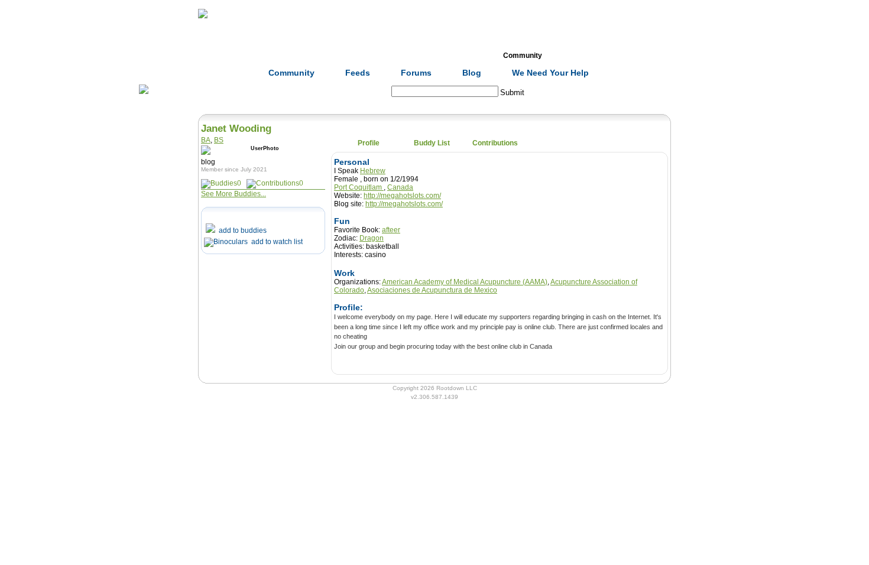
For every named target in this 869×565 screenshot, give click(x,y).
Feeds (357, 72)
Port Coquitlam (359, 187)
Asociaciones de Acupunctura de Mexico (432, 290)
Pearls (585, 55)
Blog (471, 72)
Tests (459, 55)
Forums (416, 72)
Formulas (333, 55)
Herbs (269, 55)
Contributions (495, 143)
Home (206, 55)
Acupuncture (396, 55)
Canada (400, 187)
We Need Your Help (550, 72)
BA (205, 140)
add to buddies (241, 230)
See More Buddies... (233, 194)
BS (218, 140)
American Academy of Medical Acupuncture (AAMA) (464, 282)
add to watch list (275, 242)
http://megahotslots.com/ (402, 195)
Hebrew (372, 171)
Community (522, 55)
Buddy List (432, 143)
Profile (369, 143)
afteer (391, 230)
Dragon (371, 238)
